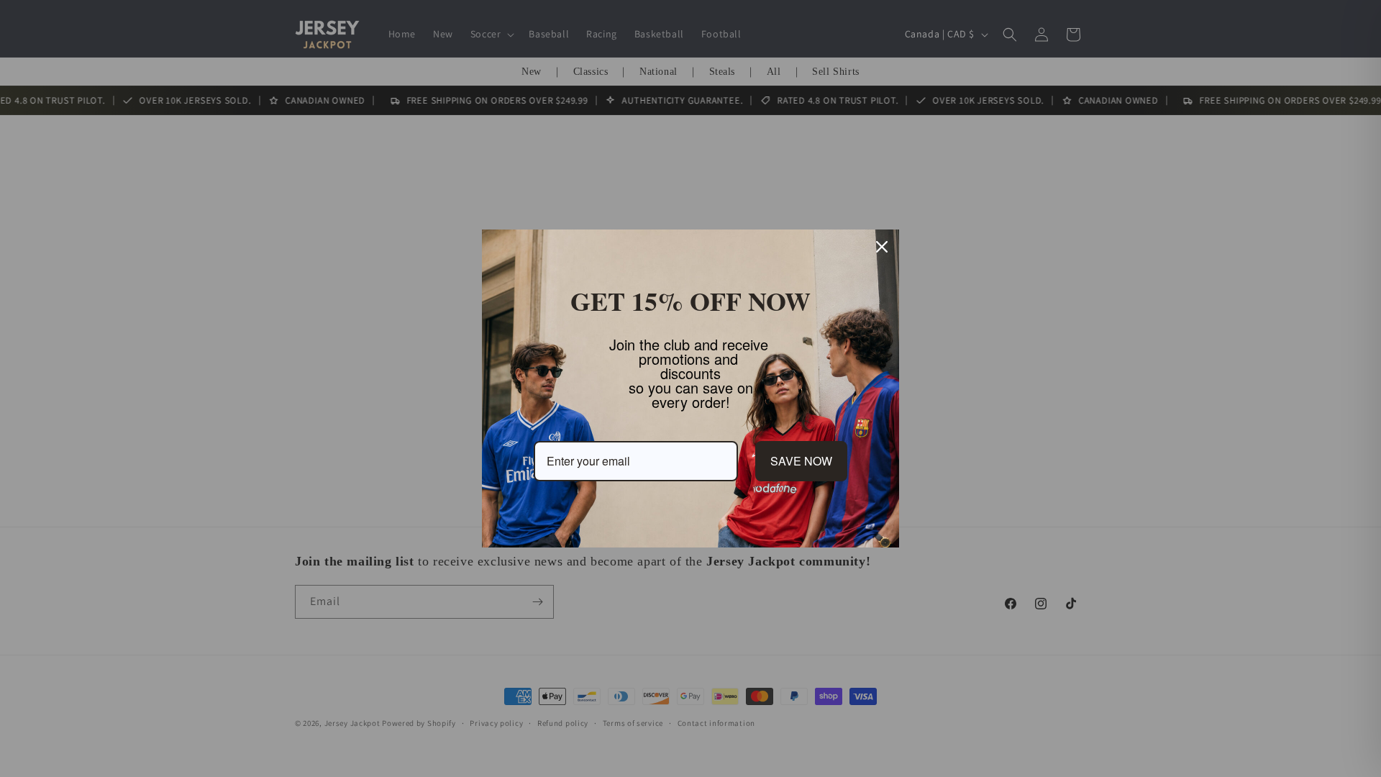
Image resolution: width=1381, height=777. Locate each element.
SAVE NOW (801, 460)
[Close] (882, 247)
